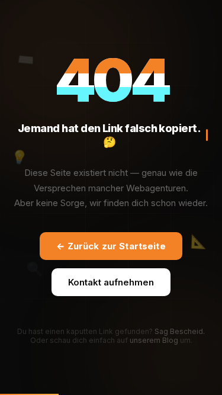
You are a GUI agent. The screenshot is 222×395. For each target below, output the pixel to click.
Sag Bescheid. (180, 331)
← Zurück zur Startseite (110, 246)
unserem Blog (154, 340)
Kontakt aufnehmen (111, 282)
